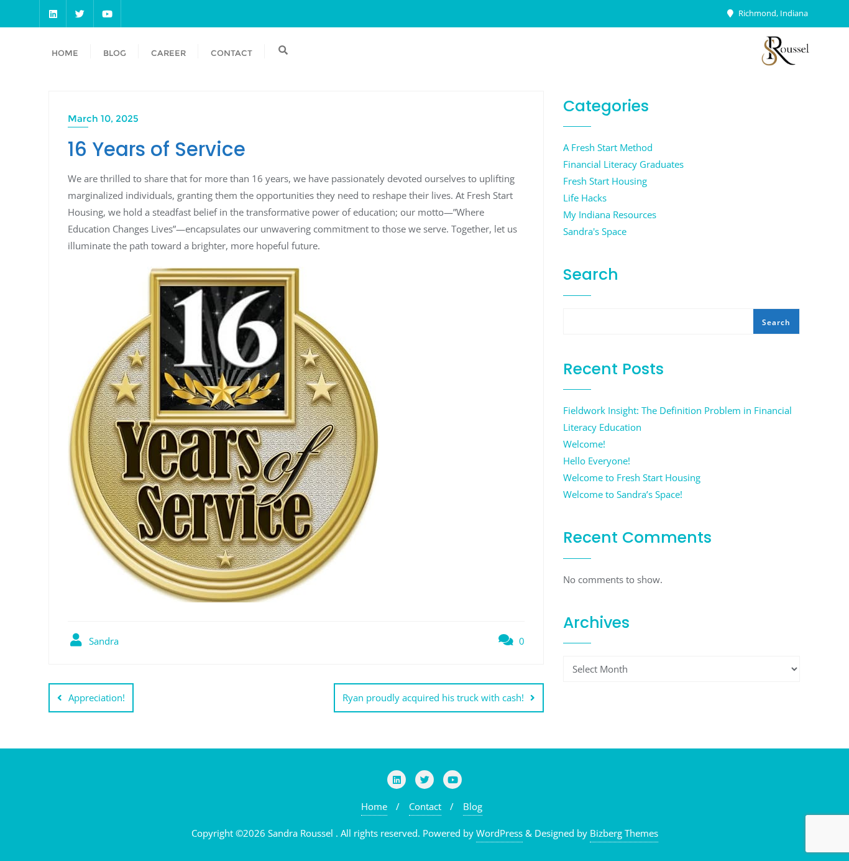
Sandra (102, 641)
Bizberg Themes (624, 833)
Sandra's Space (594, 231)
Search (590, 274)
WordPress (499, 833)
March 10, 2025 (103, 118)
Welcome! (584, 444)
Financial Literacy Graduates (623, 164)
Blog (472, 806)
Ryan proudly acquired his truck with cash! (433, 697)
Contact (425, 806)
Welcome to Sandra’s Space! (622, 494)
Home (374, 806)
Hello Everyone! (596, 460)
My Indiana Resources (609, 214)
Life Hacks (585, 197)
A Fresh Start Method (608, 147)
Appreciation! (96, 697)
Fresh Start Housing (605, 181)
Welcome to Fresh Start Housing (631, 477)
